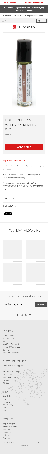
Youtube (6, 438)
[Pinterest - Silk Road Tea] (26, 314)
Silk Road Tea (14, 443)
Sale (4, 399)
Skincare (6, 402)
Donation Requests (11, 352)
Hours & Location (10, 338)
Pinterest (6, 435)
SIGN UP (41, 304)
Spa (4, 407)
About (5, 341)
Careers (6, 350)
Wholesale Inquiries (11, 377)
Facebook (6, 429)
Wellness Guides (10, 426)
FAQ (4, 368)
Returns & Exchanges (12, 371)
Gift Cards (7, 383)
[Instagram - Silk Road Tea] (22, 314)
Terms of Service (38, 443)
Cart (43, 21)
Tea (4, 410)
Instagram (7, 432)
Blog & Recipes (9, 423)
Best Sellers (8, 396)
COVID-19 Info (8, 335)
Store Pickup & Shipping (13, 365)
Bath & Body (8, 404)
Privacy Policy (25, 443)
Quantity (8, 134)
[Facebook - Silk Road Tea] (18, 314)
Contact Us (7, 374)
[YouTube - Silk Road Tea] (30, 314)
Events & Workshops (11, 347)
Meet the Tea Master (12, 344)
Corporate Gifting (10, 380)
